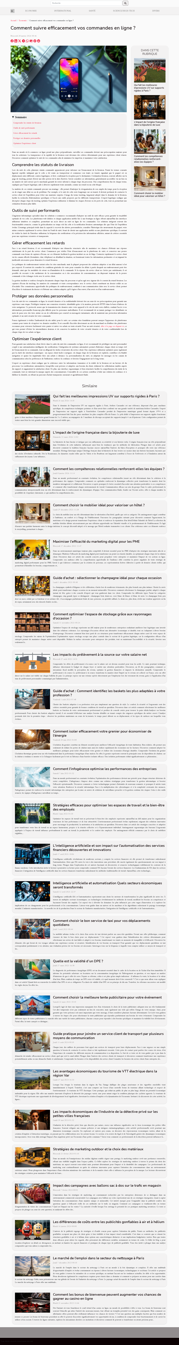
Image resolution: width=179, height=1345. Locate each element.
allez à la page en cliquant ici (112, 326)
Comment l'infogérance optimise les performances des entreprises (105, 769)
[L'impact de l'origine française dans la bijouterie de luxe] (149, 107)
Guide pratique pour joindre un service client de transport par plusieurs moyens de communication (108, 1035)
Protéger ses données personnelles (26, 138)
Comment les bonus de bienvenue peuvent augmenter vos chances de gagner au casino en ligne (107, 1296)
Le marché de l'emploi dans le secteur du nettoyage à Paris (98, 1258)
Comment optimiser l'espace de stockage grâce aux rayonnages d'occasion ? (102, 616)
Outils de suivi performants (24, 128)
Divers (156, 11)
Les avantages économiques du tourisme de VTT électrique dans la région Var (105, 1073)
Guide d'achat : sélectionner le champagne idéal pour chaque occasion (107, 578)
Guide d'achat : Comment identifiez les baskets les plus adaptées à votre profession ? (109, 693)
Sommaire (21, 117)
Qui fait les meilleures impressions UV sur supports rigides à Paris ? (149, 88)
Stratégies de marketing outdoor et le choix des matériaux (98, 1149)
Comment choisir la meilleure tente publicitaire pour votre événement (107, 997)
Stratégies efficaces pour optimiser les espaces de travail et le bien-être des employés (109, 807)
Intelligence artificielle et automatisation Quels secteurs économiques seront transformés (107, 885)
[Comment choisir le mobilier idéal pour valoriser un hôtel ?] (149, 178)
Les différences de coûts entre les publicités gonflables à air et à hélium (108, 1222)
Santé (92, 11)
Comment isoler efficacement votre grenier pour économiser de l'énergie (102, 733)
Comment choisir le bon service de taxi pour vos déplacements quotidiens (101, 922)
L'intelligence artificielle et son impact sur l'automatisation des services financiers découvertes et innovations (109, 847)
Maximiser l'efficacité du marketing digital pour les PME (96, 541)
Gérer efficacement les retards (25, 133)
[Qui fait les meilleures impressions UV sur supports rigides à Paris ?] (149, 70)
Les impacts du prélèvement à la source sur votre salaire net (100, 654)
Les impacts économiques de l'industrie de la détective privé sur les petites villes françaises (105, 1113)
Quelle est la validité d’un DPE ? (78, 961)
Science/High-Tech (124, 11)
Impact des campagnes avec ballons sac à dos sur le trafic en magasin (107, 1185)
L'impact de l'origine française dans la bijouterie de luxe (149, 123)
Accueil (13, 20)
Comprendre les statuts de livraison (27, 123)
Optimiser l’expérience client (24, 143)
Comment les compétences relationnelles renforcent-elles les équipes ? (148, 159)
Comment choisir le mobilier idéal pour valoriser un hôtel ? (149, 195)
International (62, 11)
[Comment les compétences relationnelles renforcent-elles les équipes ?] (149, 141)
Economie (31, 11)
